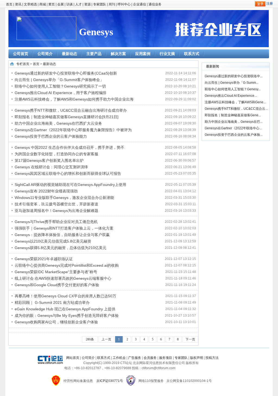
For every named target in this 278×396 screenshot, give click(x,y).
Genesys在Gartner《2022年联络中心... (233, 128)
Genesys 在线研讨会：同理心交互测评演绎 (51, 167)
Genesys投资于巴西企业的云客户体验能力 (51, 136)
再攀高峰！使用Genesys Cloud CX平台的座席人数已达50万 (65, 296)
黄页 (51, 4)
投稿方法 (212, 358)
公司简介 (45, 53)
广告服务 (134, 358)
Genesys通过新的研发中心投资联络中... (234, 76)
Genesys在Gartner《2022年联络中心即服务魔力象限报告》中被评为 (73, 130)
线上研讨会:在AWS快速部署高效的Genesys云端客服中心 (63, 278)
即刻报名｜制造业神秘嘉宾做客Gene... (233, 115)
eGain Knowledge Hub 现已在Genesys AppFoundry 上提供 (65, 309)
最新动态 (69, 53)
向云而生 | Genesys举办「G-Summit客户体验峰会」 (59, 80)
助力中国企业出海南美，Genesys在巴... (234, 122)
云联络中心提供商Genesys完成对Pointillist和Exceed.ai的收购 (67, 265)
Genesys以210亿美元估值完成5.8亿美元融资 (53, 241)
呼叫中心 (124, 4)
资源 (87, 4)
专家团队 (99, 4)
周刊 (112, 4)
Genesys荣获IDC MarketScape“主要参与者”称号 (56, 272)
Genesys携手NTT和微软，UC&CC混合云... (236, 109)
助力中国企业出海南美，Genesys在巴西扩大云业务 (58, 123)
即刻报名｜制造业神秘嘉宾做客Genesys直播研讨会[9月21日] (66, 117)
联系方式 (191, 53)
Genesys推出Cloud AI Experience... (231, 96)
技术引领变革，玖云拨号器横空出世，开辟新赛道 (56, 204)
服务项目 (165, 358)
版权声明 (196, 358)
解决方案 (118, 53)
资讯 (18, 4)
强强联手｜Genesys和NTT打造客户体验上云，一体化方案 (64, 228)
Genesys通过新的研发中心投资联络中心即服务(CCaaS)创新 (66, 73)
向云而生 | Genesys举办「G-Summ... (231, 83)
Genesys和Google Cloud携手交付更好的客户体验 (57, 285)
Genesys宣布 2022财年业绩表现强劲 (46, 191)
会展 (60, 4)
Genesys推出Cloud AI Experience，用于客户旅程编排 (60, 93)
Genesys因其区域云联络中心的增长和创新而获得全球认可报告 (68, 173)
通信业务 (155, 4)
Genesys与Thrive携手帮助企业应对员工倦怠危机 (56, 222)
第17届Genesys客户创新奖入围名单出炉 (49, 160)
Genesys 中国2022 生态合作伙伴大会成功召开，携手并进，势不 (69, 147)
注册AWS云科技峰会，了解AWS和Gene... (235, 102)
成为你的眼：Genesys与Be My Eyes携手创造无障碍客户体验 (67, 315)
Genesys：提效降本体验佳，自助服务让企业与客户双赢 (62, 235)
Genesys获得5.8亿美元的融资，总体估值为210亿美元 (60, 248)
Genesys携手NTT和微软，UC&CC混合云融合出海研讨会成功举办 (71, 110)
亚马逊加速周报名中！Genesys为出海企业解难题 (56, 210)
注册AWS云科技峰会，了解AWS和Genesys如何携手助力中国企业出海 (74, 99)
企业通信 (139, 4)
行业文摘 (167, 53)
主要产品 (94, 53)
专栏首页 (22, 64)
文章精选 (30, 4)
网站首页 (72, 358)
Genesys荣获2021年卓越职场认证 (44, 259)
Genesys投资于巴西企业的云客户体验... (234, 135)
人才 (78, 4)
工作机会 (119, 358)
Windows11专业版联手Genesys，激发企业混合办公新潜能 (64, 197)
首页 (9, 4)
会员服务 (150, 358)
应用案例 (142, 53)
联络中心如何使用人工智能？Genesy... (233, 89)
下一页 (190, 339)
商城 (42, 4)
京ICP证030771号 (109, 381)
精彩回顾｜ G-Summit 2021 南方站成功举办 (52, 302)
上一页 (106, 339)
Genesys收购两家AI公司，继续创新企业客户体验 (56, 322)
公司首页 (20, 53)
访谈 (69, 4)
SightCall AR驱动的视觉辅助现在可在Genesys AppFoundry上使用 (70, 184)
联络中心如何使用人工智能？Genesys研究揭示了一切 (60, 86)
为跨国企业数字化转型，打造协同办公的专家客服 (56, 154)
